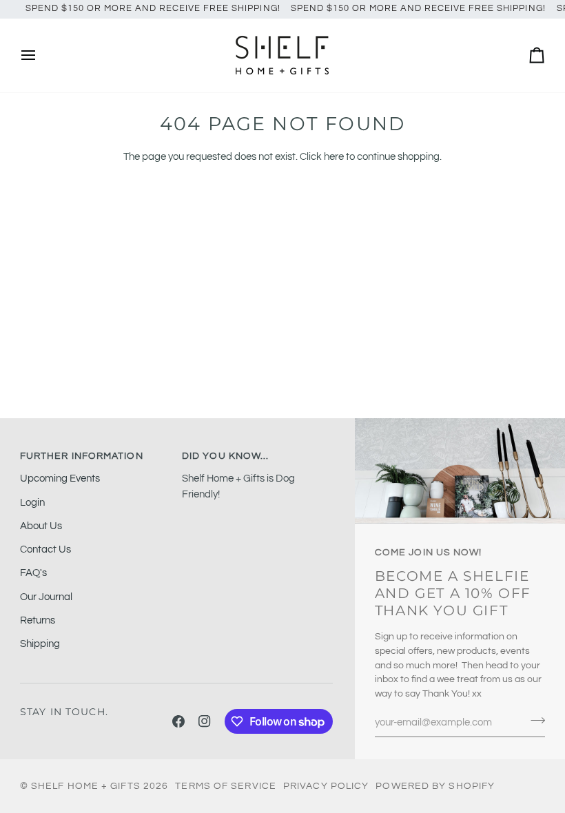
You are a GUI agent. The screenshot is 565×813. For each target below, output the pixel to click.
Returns (37, 620)
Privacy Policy (326, 786)
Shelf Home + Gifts (86, 786)
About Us (41, 526)
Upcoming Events (60, 478)
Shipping (40, 644)
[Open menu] (40, 55)
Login (32, 502)
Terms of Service (225, 786)
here (334, 157)
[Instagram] (204, 721)
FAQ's (33, 573)
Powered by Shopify (435, 786)
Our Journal (46, 597)
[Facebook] (178, 721)
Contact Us (45, 549)
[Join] (533, 721)
